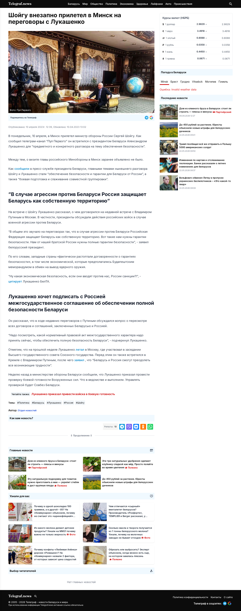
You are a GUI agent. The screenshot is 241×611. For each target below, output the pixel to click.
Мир (85, 3)
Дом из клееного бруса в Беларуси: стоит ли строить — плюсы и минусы (52, 464)
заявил (79, 360)
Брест (174, 81)
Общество (96, 3)
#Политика (23, 402)
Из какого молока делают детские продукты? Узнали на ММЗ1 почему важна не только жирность (55, 531)
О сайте (228, 597)
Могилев (210, 81)
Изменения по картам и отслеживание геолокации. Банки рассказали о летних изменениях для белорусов (202, 163)
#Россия (68, 402)
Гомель (223, 81)
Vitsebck (197, 81)
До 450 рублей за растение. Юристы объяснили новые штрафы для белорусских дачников (127, 482)
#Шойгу (80, 402)
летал (80, 349)
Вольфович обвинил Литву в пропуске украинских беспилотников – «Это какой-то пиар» (205, 181)
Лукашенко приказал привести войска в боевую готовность (73, 394)
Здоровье (142, 3)
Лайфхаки (157, 3)
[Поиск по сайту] (231, 4)
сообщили (22, 168)
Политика (111, 3)
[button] (147, 117)
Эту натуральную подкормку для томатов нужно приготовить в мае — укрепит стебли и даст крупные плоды (53, 482)
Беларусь (74, 3)
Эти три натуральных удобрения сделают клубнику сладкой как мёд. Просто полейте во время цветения (127, 464)
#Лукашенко (54, 402)
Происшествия (183, 3)
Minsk (164, 81)
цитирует (15, 281)
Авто (168, 3)
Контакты (216, 597)
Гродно (185, 81)
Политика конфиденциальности (190, 597)
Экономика (127, 3)
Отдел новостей (27, 410)
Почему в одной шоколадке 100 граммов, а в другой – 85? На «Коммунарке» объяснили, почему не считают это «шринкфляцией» (54, 513)
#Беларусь (38, 402)
